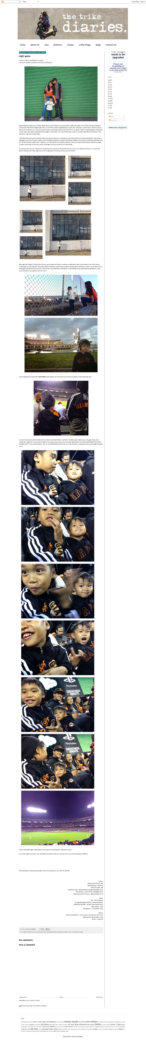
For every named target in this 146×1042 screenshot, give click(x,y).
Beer (80, 1022)
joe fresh (62, 1026)
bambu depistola (60, 1022)
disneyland (65, 1024)
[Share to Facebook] (47, 929)
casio (108, 1022)
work (54, 1031)
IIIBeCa (40, 1026)
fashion (55, 932)
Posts (112, 116)
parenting (45, 1029)
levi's (70, 932)
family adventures (41, 932)
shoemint (115, 1029)
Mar (109, 87)
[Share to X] (45, 929)
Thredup (44, 1031)
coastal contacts (25, 1024)
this (101, 915)
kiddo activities (68, 1026)
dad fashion (45, 1024)
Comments (113, 120)
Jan (109, 91)
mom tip (107, 1026)
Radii (91, 1029)
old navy (77, 932)
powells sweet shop (68, 1029)
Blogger (81, 1036)
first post (104, 1024)
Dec (109, 94)
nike (73, 932)
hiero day (36, 1026)
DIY (69, 1024)
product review (76, 1029)
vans (47, 1031)
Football (108, 1024)
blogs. (98, 45)
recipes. (70, 45)
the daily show (38, 1031)
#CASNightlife (24, 1022)
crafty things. (85, 45)
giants (62, 932)
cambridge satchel (102, 1022)
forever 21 (114, 1024)
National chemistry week (116, 1026)
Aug (109, 80)
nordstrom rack (25, 1029)
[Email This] (40, 929)
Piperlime (61, 1029)
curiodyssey (37, 1024)
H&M (32, 1026)
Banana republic (27, 932)
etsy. (47, 45)
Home (61, 997)
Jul (108, 82)
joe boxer (58, 1026)
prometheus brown (85, 1029)
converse (34, 932)
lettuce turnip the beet (86, 1026)
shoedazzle (110, 1029)
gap (59, 932)
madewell (97, 1026)
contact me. (111, 45)
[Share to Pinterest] (49, 929)
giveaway (23, 1026)
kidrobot (76, 1026)
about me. (35, 45)
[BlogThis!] (42, 929)
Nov (109, 96)
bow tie (84, 1022)
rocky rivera (101, 1029)
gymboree (28, 1026)
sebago (105, 1029)
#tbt (35, 1022)
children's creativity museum (117, 1022)
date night (52, 1024)
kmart (79, 1026)
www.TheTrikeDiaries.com (51, 871)
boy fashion (92, 1022)
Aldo (38, 1022)
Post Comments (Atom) (33, 1000)
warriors (51, 1031)
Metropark (102, 1026)
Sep (109, 101)
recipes (95, 1029)
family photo (50, 932)
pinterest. (57, 45)
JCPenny (82, 915)
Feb (109, 89)
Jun (109, 85)
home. (23, 45)
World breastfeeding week (62, 1031)
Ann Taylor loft (44, 1022)
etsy (72, 1024)
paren (40, 1029)
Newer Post (23, 997)
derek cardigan (58, 1024)
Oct (109, 98)
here (101, 890)
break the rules (41, 271)
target (81, 932)
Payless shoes (53, 1029)
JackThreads (45, 1026)
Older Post (99, 997)
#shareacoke (31, 1022)
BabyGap (53, 1022)
